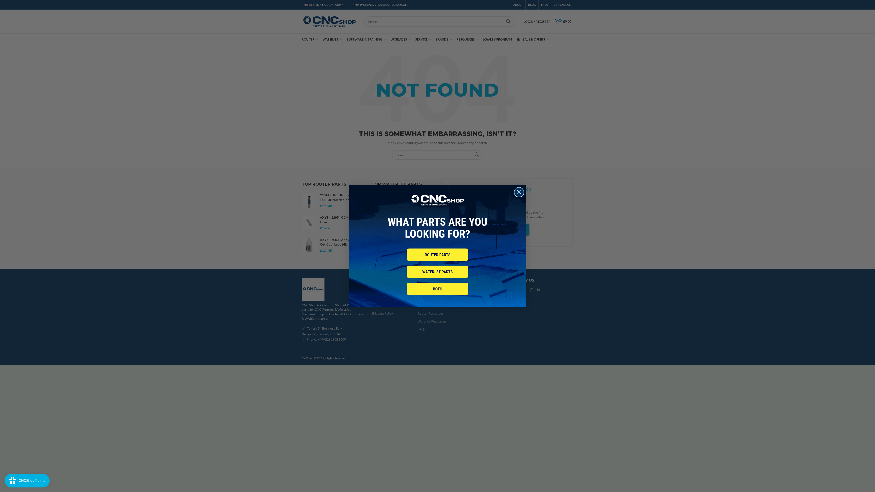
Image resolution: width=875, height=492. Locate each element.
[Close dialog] (519, 192)
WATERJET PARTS (437, 271)
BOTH (437, 289)
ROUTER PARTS (437, 254)
